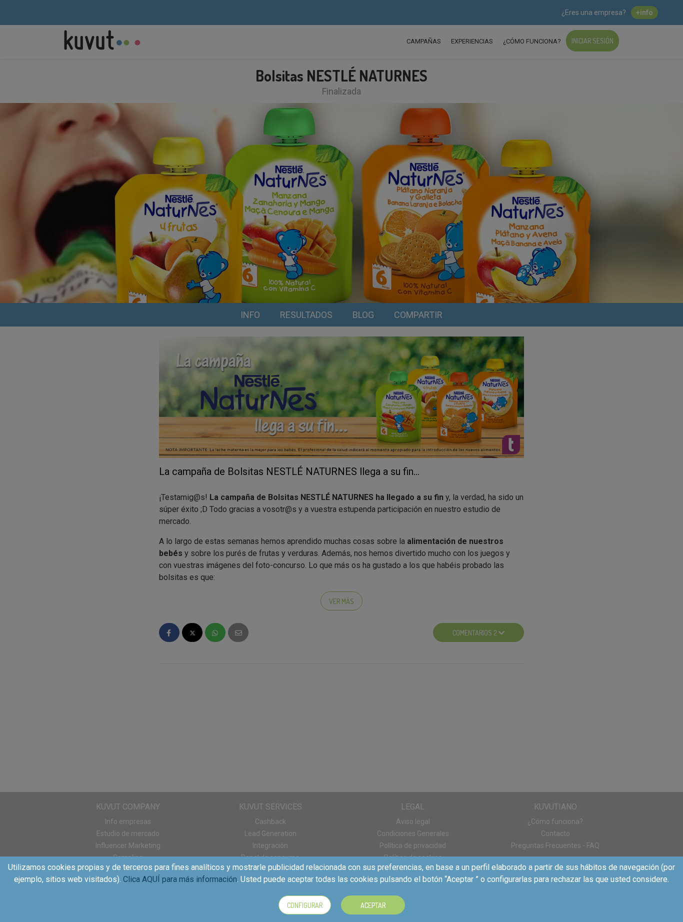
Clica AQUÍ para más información (180, 879)
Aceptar (373, 905)
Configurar (304, 905)
